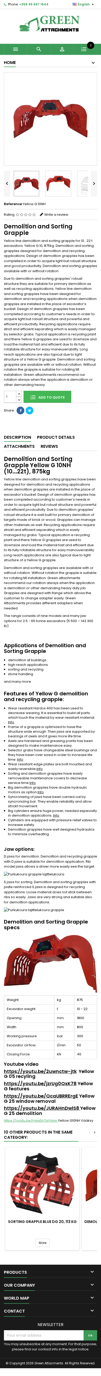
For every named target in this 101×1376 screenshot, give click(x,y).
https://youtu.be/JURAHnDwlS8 (42, 1108)
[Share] (20, 410)
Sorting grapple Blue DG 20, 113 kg (42, 1221)
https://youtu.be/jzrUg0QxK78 (40, 1083)
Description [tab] (17, 437)
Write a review (56, 214)
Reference (13, 204)
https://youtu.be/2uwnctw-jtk (40, 1071)
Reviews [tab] (49, 446)
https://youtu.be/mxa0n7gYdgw (31, 1120)
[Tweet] (29, 410)
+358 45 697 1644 (33, 4)
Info (11, 722)
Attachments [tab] (19, 446)
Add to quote (51, 397)
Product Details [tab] (56, 437)
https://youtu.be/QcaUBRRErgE (41, 1096)
